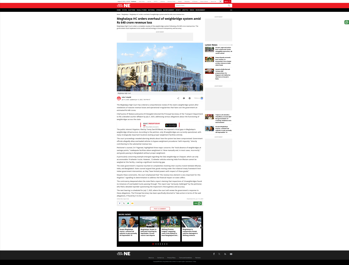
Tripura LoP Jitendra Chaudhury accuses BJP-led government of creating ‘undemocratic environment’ (223, 118)
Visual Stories (142, 10)
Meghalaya (125, 14)
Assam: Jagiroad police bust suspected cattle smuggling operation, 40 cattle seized (223, 50)
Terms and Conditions (185, 257)
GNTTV (155, 1)
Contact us (160, 257)
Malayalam (187, 1)
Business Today (171, 1)
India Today (142, 1)
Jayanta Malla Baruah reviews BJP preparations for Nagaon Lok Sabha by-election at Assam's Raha (223, 74)
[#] (128, 203)
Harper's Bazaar (204, 1)
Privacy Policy (171, 257)
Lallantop (162, 1)
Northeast (133, 1)
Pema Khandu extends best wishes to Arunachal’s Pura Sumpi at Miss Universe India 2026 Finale (223, 61)
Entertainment (168, 10)
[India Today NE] (123, 5)
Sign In (226, 1)
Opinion (159, 10)
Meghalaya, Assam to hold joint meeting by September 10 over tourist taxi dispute (149, 232)
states (124, 10)
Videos (192, 10)
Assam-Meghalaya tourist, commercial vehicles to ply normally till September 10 (128, 232)
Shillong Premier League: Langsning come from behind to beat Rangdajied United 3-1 (170, 232)
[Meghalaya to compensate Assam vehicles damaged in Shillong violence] (191, 221)
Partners (198, 257)
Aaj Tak (149, 1)
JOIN (196, 203)
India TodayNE (126, 97)
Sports (178, 10)
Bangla (180, 1)
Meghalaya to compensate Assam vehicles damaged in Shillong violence (190, 232)
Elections (131, 10)
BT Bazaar (194, 1)
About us (151, 257)
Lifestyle (185, 10)
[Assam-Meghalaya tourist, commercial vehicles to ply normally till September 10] (128, 221)
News (118, 14)
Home (119, 10)
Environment (200, 10)
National (151, 10)
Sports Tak (213, 1)
